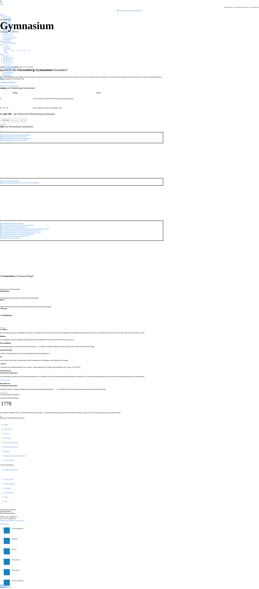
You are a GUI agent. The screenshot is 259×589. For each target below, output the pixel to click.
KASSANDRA (9, 67)
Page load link (4, 524)
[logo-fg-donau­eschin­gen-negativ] (129, 10)
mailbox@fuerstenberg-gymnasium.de (12, 520)
